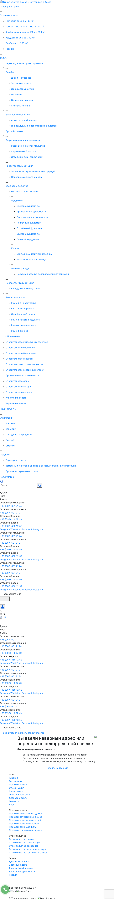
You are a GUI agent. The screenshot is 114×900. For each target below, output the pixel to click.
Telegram (5, 529)
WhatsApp (16, 529)
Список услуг (16, 787)
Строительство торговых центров (28, 849)
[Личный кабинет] (2, 606)
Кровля (13, 874)
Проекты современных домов (25, 830)
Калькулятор (16, 791)
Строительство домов (21, 839)
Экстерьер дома (18, 864)
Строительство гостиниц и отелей (28, 852)
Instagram (38, 529)
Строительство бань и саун (24, 842)
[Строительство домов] (25, 1)
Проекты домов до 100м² (23, 826)
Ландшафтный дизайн (21, 868)
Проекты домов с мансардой (25, 820)
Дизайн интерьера (19, 861)
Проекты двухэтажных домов (25, 816)
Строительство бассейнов (23, 845)
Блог (11, 804)
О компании (15, 781)
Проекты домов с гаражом (24, 823)
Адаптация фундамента (22, 871)
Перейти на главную (57, 768)
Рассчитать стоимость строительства (23, 732)
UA (4, 617)
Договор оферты (18, 797)
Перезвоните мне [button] (11, 593)
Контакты (14, 801)
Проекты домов (18, 784)
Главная (13, 777)
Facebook (27, 529)
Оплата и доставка (19, 794)
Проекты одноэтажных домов (25, 813)
